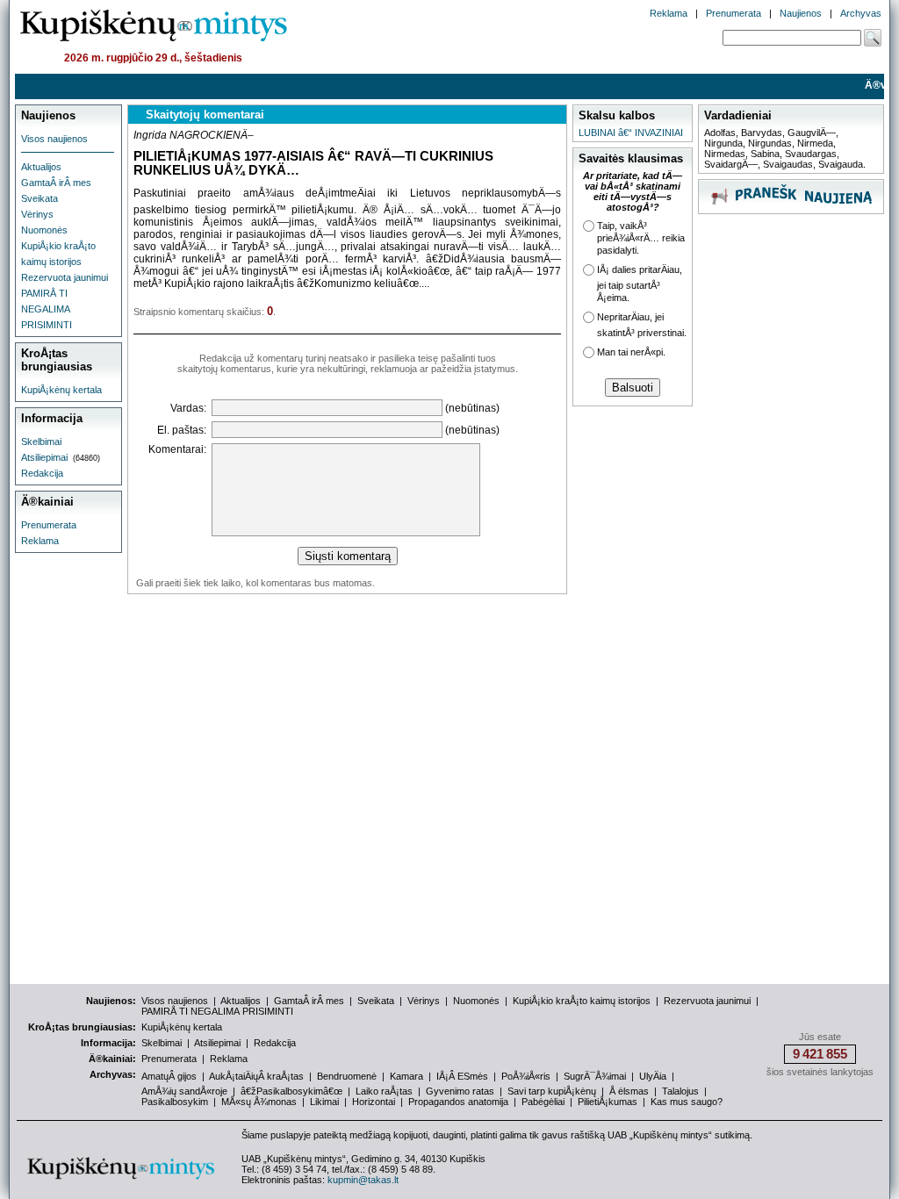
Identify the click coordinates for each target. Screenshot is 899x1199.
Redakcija (42, 473)
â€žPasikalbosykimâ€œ (291, 1091)
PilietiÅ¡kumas (607, 1101)
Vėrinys (37, 214)
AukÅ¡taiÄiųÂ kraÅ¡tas (256, 1076)
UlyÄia (652, 1076)
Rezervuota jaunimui (64, 277)
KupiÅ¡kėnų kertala (61, 389)
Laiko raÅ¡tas (384, 1091)
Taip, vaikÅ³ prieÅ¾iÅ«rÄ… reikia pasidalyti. (641, 237)
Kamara (406, 1076)
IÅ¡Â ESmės (462, 1076)
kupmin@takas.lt (363, 1179)
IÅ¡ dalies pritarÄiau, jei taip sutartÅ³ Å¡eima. (639, 283)
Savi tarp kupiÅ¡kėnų (551, 1091)
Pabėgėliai (543, 1101)
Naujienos (801, 13)
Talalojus (680, 1091)
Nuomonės (44, 230)
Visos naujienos (54, 138)
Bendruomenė (347, 1076)
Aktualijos (41, 167)
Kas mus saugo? (687, 1101)
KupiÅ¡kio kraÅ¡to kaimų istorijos (582, 1000)
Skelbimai (41, 441)
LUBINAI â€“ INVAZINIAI (631, 132)
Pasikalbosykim (174, 1101)
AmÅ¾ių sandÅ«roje (184, 1091)
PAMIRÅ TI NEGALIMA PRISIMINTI (46, 309)
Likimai (324, 1101)
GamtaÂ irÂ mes (56, 182)
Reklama (668, 13)
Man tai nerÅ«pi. (631, 352)
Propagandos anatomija (458, 1101)
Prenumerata (733, 13)
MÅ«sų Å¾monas (259, 1101)
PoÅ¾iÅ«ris (525, 1076)
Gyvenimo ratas (460, 1091)
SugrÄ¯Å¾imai (595, 1076)
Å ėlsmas (629, 1091)
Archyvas (860, 13)
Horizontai (373, 1101)
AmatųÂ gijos (169, 1076)
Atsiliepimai (44, 457)
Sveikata (39, 198)
